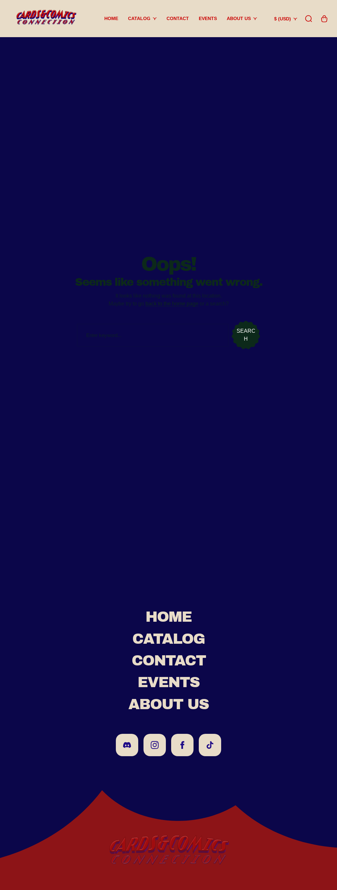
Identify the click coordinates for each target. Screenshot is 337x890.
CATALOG (168, 639)
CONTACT (169, 660)
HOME (168, 617)
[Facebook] (182, 745)
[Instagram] (154, 745)
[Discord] (127, 745)
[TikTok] (210, 745)
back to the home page (171, 303)
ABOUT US (168, 704)
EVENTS (168, 682)
